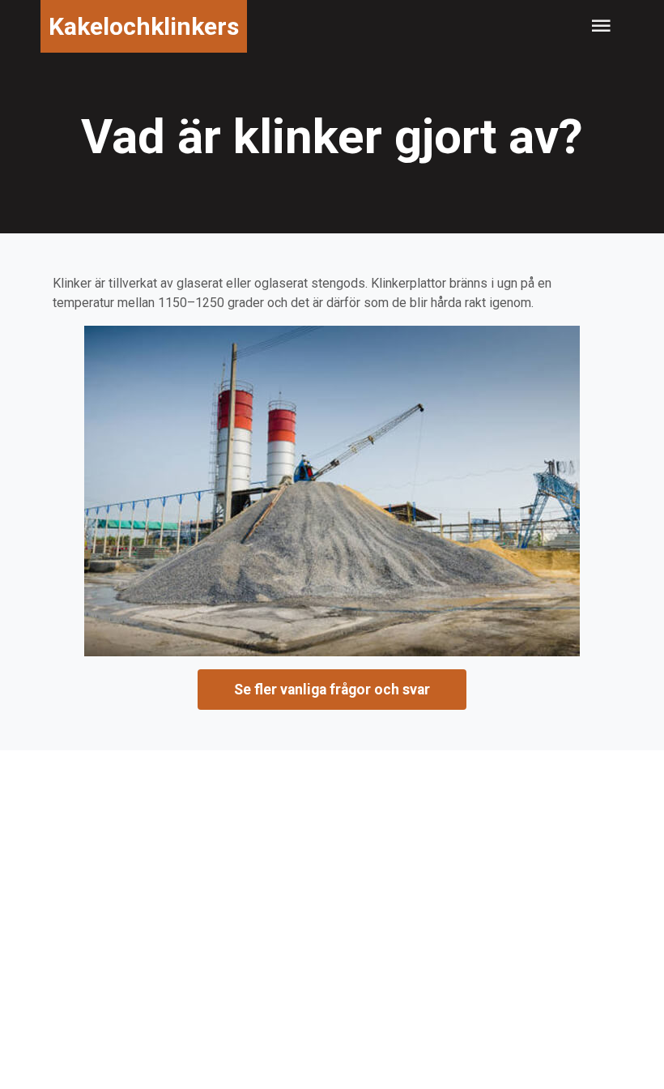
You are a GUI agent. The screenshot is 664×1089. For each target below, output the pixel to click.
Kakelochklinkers (144, 26)
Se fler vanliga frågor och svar (332, 689)
